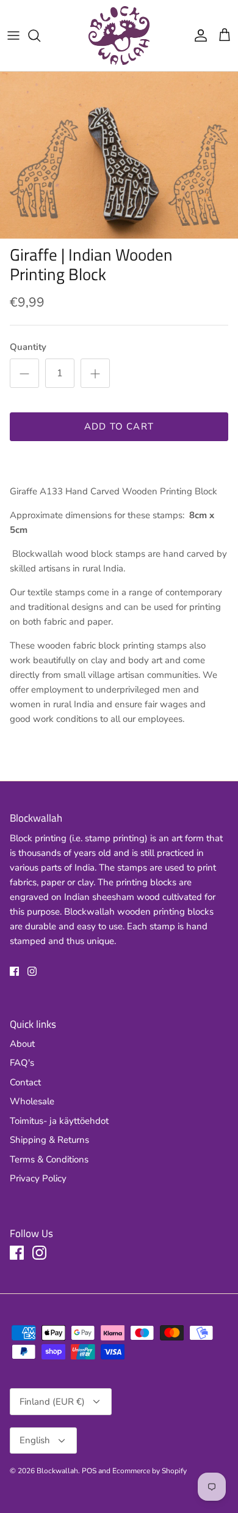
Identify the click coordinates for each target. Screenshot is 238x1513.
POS (89, 1471)
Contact (25, 1082)
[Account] (197, 35)
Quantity (28, 347)
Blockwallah (57, 1471)
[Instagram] (32, 971)
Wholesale (32, 1101)
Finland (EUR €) (52, 1402)
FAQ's (22, 1063)
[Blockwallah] (119, 35)
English (35, 1440)
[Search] (40, 35)
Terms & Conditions (49, 1159)
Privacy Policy (38, 1178)
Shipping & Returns (49, 1140)
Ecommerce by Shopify (149, 1471)
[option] (119, 155)
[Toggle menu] (13, 35)
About (22, 1044)
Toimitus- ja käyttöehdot (59, 1121)
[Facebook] (14, 971)
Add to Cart (119, 426)
